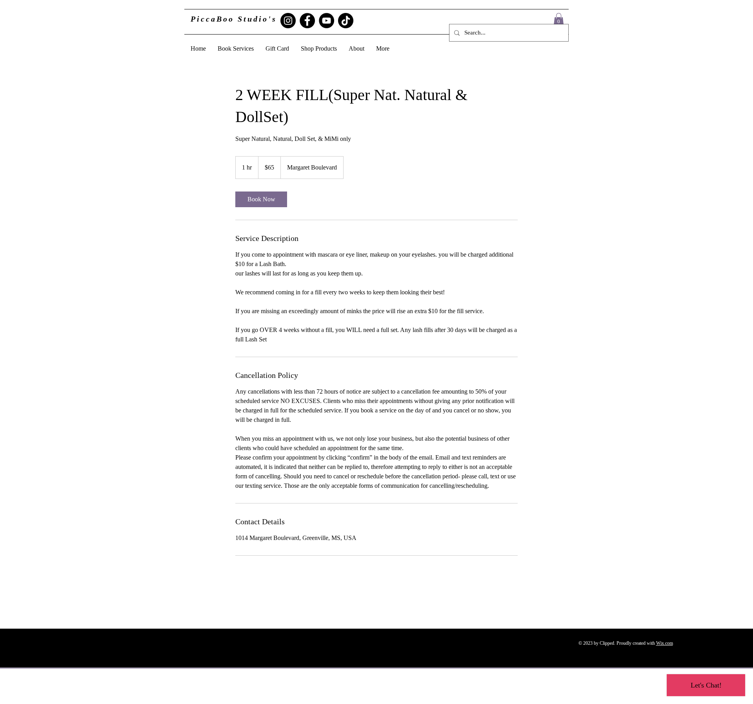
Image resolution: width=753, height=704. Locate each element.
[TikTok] (345, 20)
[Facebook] (307, 20)
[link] (261, 199)
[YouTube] (326, 20)
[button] (558, 19)
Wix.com (664, 643)
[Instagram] (288, 20)
